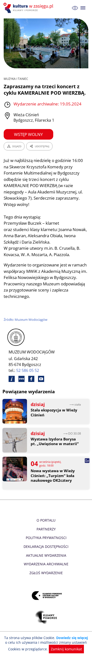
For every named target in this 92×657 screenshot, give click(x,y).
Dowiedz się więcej (72, 637)
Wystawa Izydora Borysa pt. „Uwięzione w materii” (55, 441)
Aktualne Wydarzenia (46, 555)
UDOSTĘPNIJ (42, 146)
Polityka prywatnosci (46, 537)
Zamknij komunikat (66, 649)
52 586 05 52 (27, 370)
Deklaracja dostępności (46, 546)
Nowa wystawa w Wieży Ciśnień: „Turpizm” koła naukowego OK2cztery (53, 475)
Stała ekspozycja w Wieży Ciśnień (54, 412)
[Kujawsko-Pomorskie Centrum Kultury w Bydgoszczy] (46, 595)
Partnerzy (46, 529)
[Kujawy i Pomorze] (46, 617)
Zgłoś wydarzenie (46, 572)
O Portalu (46, 520)
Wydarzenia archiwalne (46, 564)
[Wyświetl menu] (83, 8)
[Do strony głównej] (29, 8)
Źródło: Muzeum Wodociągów (25, 319)
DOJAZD (16, 146)
